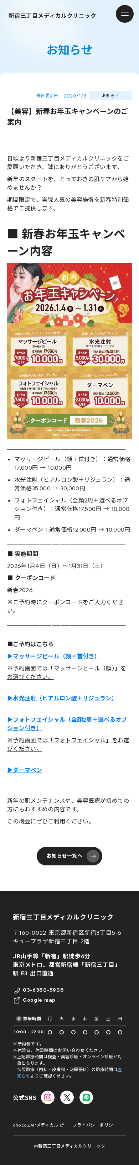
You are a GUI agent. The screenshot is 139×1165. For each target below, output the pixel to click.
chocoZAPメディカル (35, 1125)
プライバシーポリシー (95, 1125)
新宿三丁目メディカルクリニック (63, 917)
